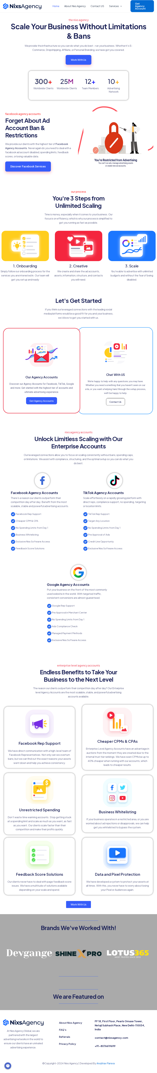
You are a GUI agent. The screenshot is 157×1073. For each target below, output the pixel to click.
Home (55, 6)
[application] (120, 6)
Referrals (64, 1036)
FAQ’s (62, 1029)
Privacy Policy (67, 1043)
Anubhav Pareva (106, 1063)
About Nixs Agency (75, 6)
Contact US (97, 6)
